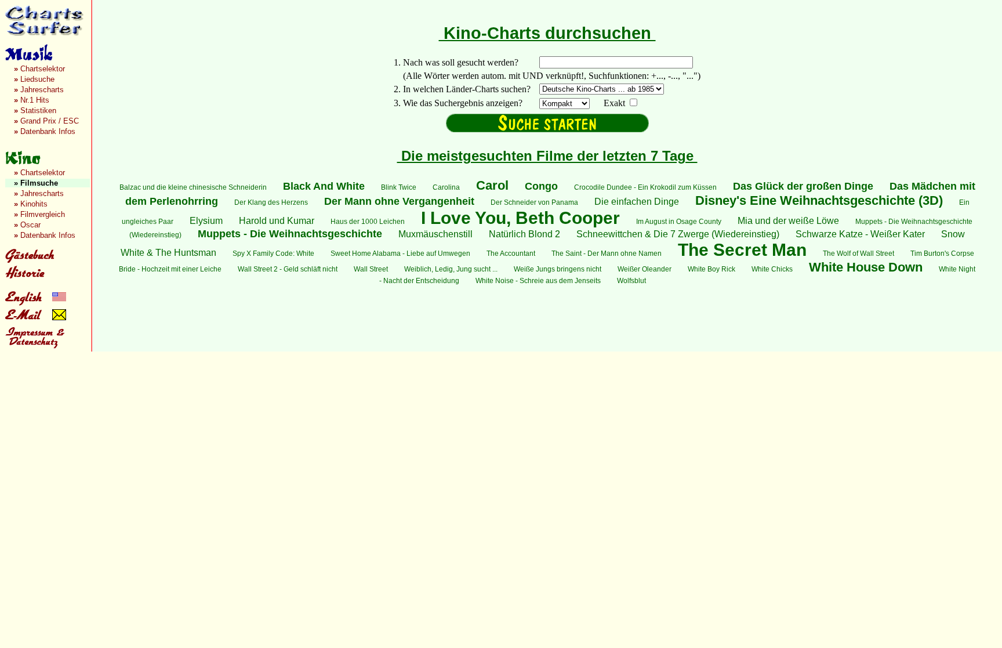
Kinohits (31, 204)
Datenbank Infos (44, 131)
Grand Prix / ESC (46, 121)
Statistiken (35, 110)
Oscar (27, 224)
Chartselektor (39, 68)
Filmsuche (36, 183)
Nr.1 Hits (31, 100)
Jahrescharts (39, 89)
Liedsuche (34, 79)
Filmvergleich (39, 214)
